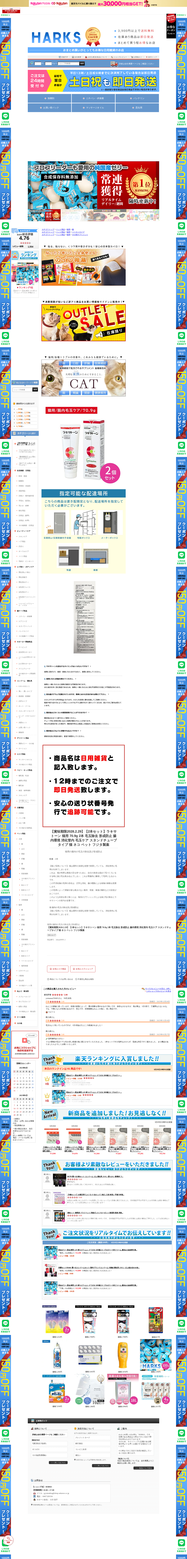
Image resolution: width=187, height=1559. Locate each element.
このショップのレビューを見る (158, 991)
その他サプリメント (80, 235)
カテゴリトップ (48, 229)
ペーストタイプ (78, 232)
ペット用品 (60, 229)
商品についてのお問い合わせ (61, 979)
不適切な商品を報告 (86, 979)
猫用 (68, 229)
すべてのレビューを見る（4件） (158, 989)
